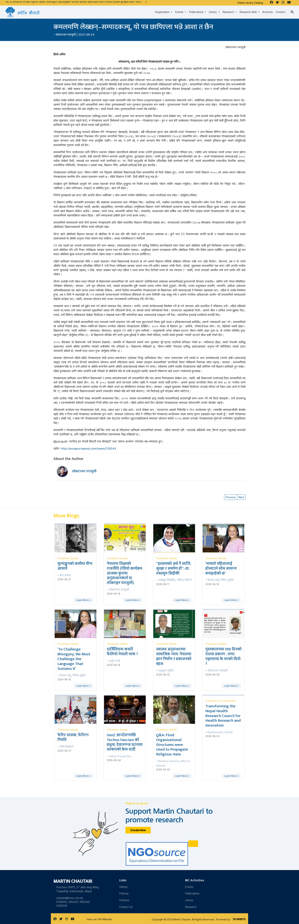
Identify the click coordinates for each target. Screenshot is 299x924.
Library (189, 900)
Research (190, 907)
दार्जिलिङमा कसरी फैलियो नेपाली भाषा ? (122, 651)
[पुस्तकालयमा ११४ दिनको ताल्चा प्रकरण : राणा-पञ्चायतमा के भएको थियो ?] (225, 623)
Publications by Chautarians (220, 700)
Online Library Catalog (250, 2)
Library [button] (213, 12)
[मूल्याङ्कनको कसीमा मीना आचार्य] (78, 538)
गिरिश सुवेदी (226, 580)
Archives (267, 12)
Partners (124, 900)
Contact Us (126, 907)
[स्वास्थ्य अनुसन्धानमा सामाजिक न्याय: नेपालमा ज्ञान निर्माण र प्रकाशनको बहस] (176, 623)
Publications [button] (196, 12)
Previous (231, 497)
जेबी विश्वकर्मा (66, 746)
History (123, 887)
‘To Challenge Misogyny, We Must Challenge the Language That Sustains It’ (73, 659)
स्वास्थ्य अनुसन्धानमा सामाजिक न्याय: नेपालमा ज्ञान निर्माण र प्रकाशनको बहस (173, 656)
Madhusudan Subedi (220, 732)
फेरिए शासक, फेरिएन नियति (73, 737)
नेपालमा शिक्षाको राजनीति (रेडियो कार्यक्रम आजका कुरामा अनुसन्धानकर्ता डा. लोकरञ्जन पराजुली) (124, 573)
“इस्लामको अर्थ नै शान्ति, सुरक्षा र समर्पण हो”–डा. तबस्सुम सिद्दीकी (173, 568)
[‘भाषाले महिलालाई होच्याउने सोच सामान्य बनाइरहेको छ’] (225, 538)
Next (241, 497)
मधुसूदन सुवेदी (165, 670)
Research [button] (229, 12)
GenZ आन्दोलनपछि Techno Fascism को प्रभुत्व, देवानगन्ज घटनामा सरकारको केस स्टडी (125, 742)
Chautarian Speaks (67, 558)
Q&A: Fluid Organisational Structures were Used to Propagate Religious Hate (172, 744)
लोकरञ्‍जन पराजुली (66, 34)
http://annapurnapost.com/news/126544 (88, 448)
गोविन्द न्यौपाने (184, 580)
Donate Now (138, 830)
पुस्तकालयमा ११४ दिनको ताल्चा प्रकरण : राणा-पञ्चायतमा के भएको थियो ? (223, 656)
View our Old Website (99, 919)
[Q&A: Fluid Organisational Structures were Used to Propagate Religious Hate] (176, 709)
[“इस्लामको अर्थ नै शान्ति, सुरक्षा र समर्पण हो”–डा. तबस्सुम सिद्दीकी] (176, 538)
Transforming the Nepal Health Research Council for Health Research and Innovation (223, 716)
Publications (192, 893)
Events (189, 887)
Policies (124, 893)
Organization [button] (162, 12)
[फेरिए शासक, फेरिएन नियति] (78, 709)
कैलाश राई (213, 580)
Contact (280, 12)
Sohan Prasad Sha (120, 756)
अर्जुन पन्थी (114, 661)
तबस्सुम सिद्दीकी (166, 580)
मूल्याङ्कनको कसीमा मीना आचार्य (74, 566)
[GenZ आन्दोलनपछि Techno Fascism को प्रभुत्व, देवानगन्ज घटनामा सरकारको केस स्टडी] (127, 709)
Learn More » (83, 600)
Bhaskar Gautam (168, 761)
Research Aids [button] (248, 12)
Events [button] (179, 12)
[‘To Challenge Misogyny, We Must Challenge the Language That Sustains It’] (78, 623)
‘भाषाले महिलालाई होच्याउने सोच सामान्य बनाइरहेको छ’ (221, 568)
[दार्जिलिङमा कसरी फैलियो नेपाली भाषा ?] (127, 623)
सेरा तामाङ (65, 575)
